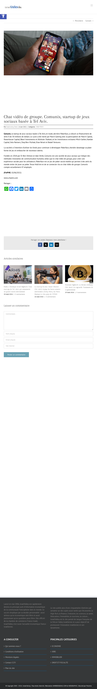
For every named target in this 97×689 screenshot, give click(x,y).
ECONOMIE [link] (56, 646)
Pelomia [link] (89, 686)
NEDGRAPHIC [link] (72, 686)
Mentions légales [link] (12, 657)
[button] (6, 281)
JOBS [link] (54, 651)
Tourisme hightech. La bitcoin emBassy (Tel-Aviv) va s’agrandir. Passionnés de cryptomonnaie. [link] (79, 287)
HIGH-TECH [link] (39, 127)
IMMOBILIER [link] (57, 657)
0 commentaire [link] (20, 294)
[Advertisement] (48, 96)
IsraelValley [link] (27, 686)
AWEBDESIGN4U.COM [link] (60, 686)
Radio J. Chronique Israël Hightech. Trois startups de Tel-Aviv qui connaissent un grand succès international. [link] (18, 289)
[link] (3, 16)
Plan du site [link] (10, 668)
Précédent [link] (79, 21)
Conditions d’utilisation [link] (14, 651)
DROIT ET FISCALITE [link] (60, 662)
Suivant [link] (88, 21)
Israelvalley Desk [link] (11, 127)
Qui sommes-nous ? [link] (13, 646)
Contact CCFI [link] (10, 662)
